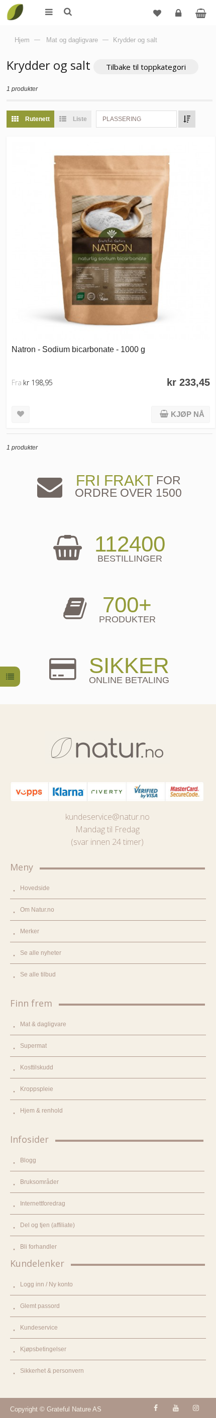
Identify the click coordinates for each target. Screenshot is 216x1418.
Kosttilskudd (36, 1067)
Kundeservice (39, 1327)
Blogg (28, 1160)
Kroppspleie (36, 1089)
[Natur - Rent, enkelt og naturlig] (15, 5)
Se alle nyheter (40, 952)
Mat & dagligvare (43, 1024)
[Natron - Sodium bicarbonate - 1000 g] (111, 241)
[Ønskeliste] (157, 12)
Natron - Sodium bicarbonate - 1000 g (78, 349)
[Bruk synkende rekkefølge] (186, 119)
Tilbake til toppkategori (146, 67)
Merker (29, 931)
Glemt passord (40, 1306)
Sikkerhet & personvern (52, 1370)
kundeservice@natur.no (107, 816)
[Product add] (200, 12)
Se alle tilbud (38, 974)
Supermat (33, 1045)
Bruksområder (39, 1181)
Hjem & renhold (41, 1110)
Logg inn (178, 12)
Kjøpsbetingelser (43, 1349)
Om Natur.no (37, 909)
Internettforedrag (42, 1203)
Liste (79, 119)
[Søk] (67, 12)
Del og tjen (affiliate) (47, 1225)
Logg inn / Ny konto (46, 1284)
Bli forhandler (38, 1246)
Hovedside (35, 888)
